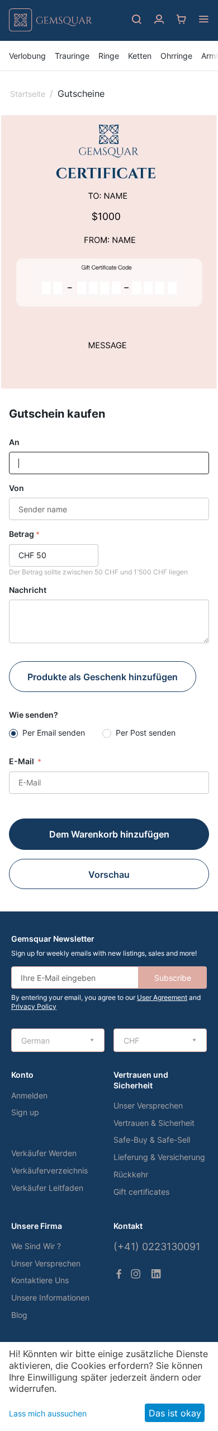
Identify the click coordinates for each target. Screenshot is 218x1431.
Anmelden (29, 1095)
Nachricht (27, 590)
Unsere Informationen (50, 1297)
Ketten (139, 55)
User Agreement (162, 997)
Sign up (25, 1112)
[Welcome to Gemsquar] (50, 29)
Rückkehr (130, 1174)
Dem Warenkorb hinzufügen (109, 834)
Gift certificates (141, 1191)
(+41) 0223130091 (156, 1246)
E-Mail (22, 761)
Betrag (21, 534)
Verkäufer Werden (44, 1153)
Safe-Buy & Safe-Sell (151, 1139)
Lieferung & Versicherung (159, 1157)
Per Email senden (53, 732)
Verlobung (27, 55)
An (14, 442)
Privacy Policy (33, 1006)
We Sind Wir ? (36, 1246)
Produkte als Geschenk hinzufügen (102, 676)
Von (16, 488)
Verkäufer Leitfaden (47, 1187)
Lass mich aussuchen (48, 1413)
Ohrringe (176, 55)
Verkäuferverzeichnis (49, 1170)
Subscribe (172, 978)
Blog (19, 1315)
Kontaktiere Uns (40, 1280)
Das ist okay (175, 1413)
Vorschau (109, 874)
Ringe (108, 55)
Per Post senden (146, 732)
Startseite (27, 94)
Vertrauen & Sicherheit (154, 1123)
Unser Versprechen (148, 1105)
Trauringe (72, 55)
